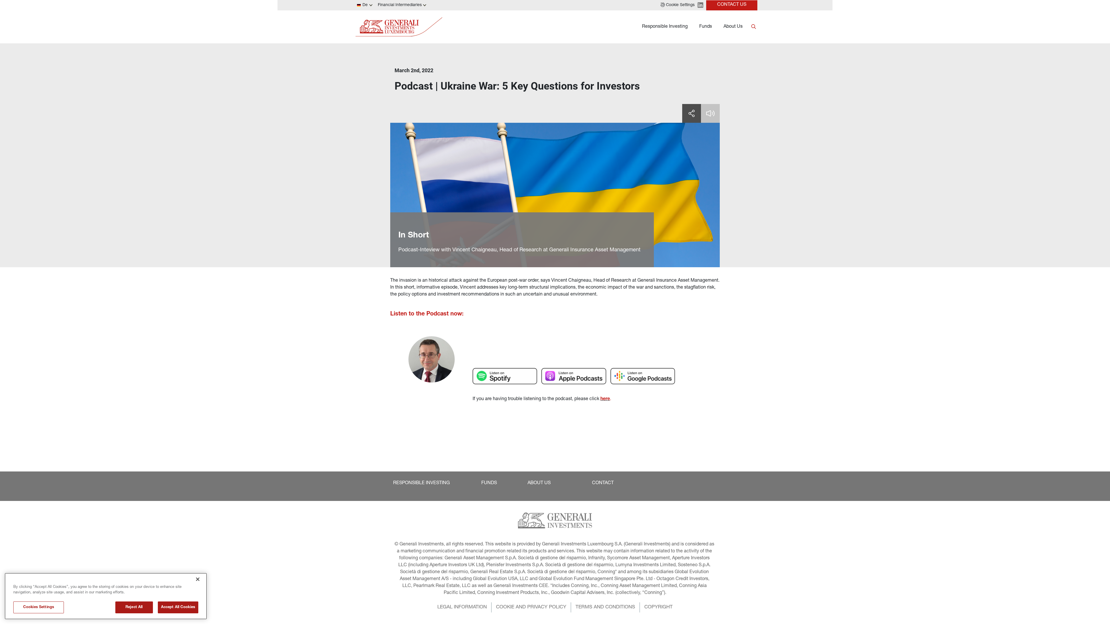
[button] (678, 5)
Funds (705, 27)
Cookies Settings (38, 607)
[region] (106, 596)
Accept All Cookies (178, 607)
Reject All (134, 607)
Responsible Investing (665, 27)
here (605, 399)
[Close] (197, 579)
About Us (733, 27)
